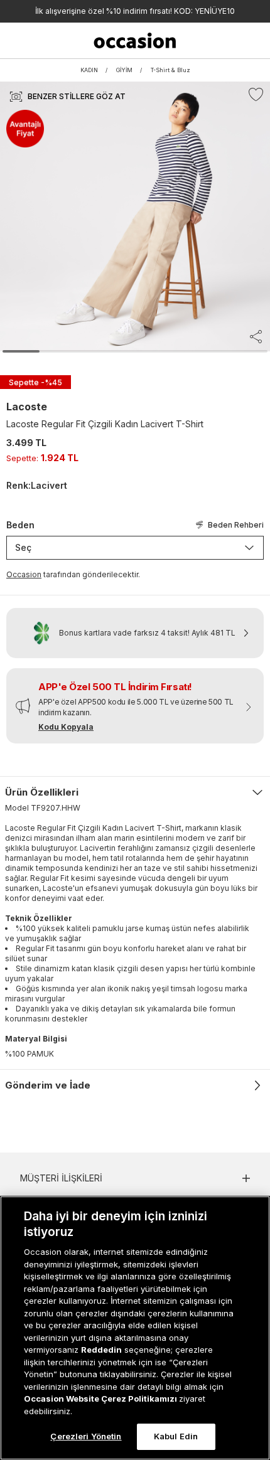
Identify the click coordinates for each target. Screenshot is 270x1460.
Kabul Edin (176, 1436)
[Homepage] (135, 40)
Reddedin (101, 1350)
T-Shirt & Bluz (170, 70)
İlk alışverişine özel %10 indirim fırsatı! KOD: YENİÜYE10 (135, 11)
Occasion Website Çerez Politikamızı (101, 1398)
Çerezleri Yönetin (85, 1436)
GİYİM (124, 70)
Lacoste (26, 406)
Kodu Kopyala (66, 727)
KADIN (89, 70)
